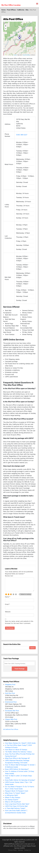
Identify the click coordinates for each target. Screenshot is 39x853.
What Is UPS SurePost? (13, 802)
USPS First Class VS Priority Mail (16, 806)
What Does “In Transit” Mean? (15, 793)
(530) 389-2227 (21, 135)
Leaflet (15, 55)
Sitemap (20, 850)
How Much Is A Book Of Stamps (16, 749)
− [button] (5, 28)
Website (7, 612)
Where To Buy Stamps (12, 797)
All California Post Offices (10, 729)
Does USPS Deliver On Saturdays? (17, 769)
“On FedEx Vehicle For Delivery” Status (18, 752)
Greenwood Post (11, 702)
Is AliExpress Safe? (11, 795)
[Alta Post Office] (19, 37)
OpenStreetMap (26, 55)
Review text (9, 576)
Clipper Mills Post (11, 719)
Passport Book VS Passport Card (16, 791)
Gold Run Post (10, 693)
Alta (26, 10)
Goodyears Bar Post (12, 710)
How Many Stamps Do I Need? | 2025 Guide (20, 743)
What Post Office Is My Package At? (17, 758)
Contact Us (27, 850)
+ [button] (5, 26)
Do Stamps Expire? (11, 800)
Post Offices (11, 10)
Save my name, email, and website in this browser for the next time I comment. (19, 622)
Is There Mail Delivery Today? (15, 808)
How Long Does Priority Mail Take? (17, 804)
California (20, 10)
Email (7, 604)
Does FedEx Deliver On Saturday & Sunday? (20, 780)
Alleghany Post (10, 684)
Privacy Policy (12, 850)
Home (3, 10)
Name (7, 597)
